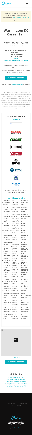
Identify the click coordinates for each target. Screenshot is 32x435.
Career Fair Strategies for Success (16, 381)
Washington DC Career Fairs (20, 17)
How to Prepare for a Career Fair (16, 379)
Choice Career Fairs (20, 428)
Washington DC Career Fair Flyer (12, 60)
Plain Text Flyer (24, 60)
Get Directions (16, 357)
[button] (16, 339)
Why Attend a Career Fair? (16, 377)
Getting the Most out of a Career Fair (16, 384)
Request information (17, 84)
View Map (16, 58)
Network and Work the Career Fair (16, 386)
